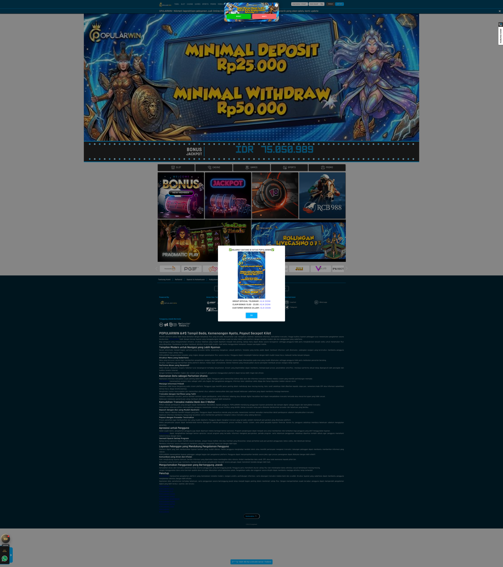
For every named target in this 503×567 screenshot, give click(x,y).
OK (251, 315)
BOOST (238, 16)
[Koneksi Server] (5, 539)
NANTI (264, 16)
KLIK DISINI (265, 301)
